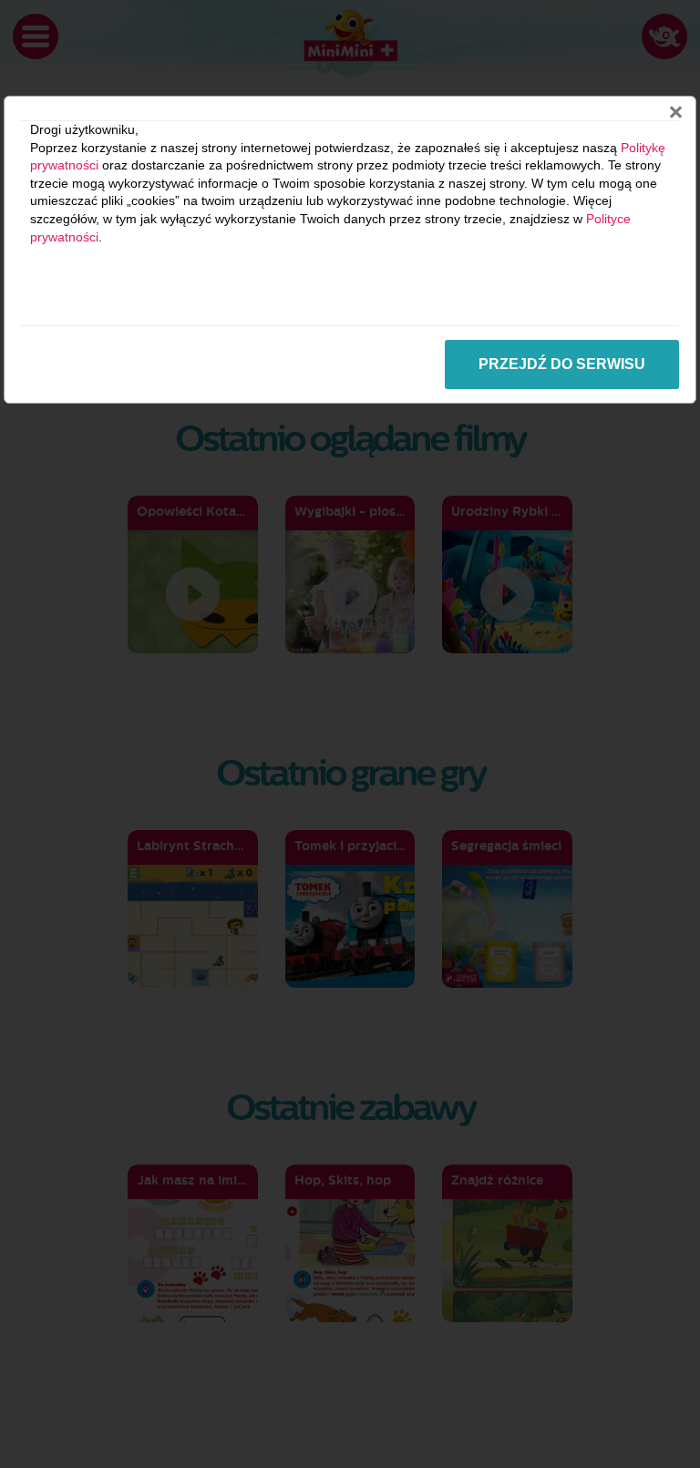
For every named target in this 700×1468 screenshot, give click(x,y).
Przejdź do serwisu (562, 364)
